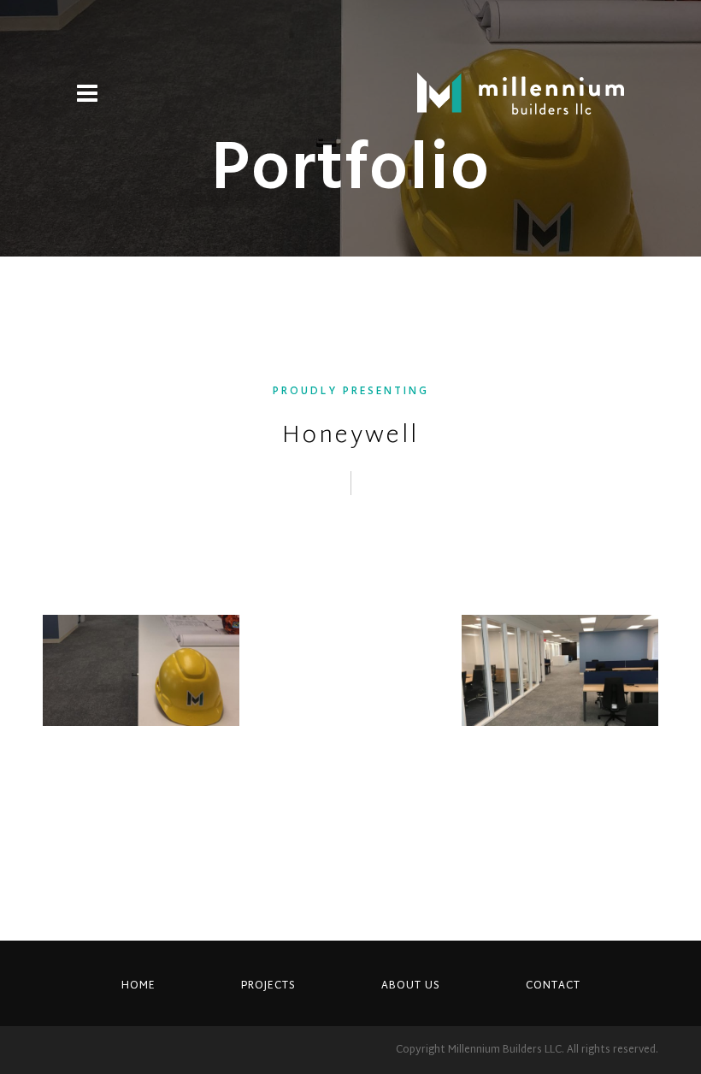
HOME (138, 986)
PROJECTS (268, 986)
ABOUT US (410, 986)
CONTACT (553, 986)
